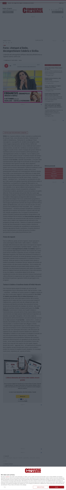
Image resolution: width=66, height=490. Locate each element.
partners (7, 476)
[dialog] (33, 478)
